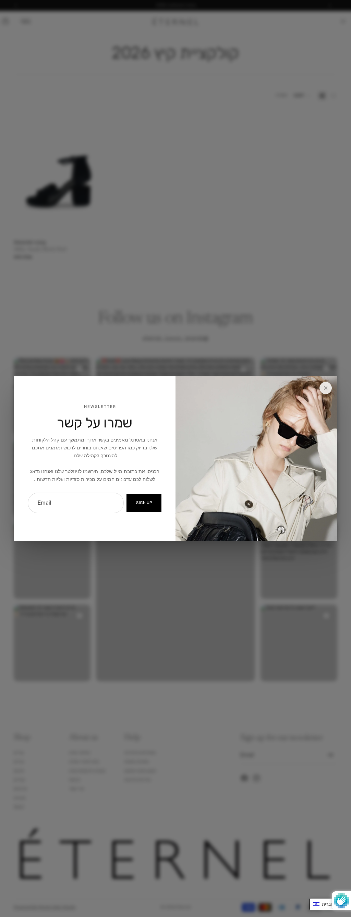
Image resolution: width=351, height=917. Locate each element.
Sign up (144, 502)
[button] (327, 904)
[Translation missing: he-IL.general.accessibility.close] (325, 388)
